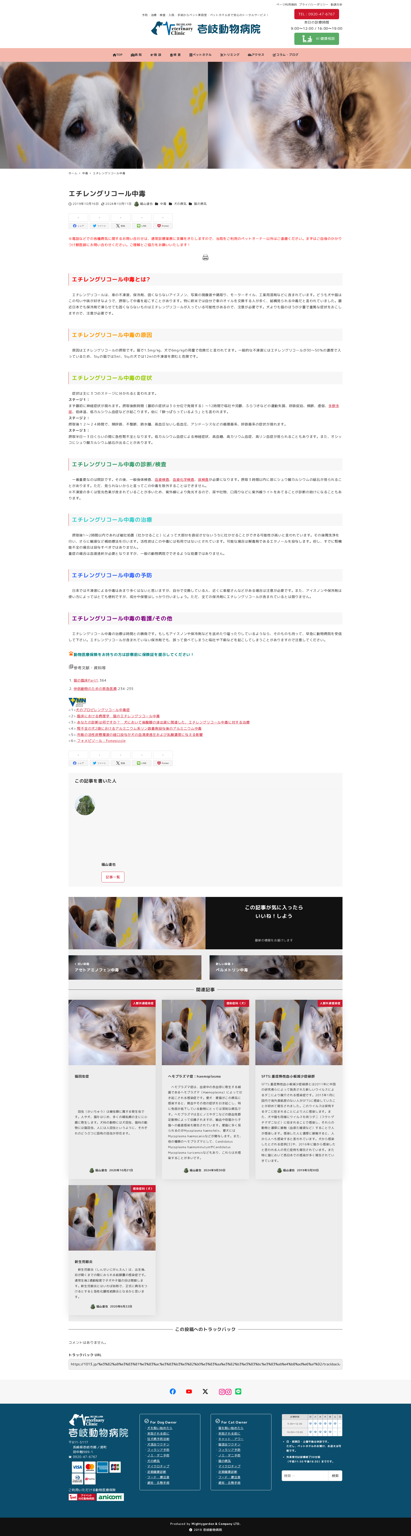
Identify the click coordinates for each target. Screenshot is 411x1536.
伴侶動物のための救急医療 (95, 688)
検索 (335, 1475)
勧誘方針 (336, 4)
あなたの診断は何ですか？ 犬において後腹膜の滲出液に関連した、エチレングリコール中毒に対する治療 (163, 722)
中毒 (163, 204)
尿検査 (203, 479)
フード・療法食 (158, 1477)
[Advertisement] (219, 825)
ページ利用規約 (286, 4)
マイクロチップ (158, 1466)
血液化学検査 (183, 479)
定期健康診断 (156, 1472)
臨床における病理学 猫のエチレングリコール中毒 (118, 716)
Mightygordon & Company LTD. (216, 1524)
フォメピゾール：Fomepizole (101, 740)
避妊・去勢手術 (158, 1483)
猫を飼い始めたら (231, 1428)
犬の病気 (180, 204)
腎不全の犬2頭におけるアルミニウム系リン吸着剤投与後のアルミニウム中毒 (139, 728)
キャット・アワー (231, 1439)
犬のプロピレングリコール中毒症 (103, 709)
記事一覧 (113, 877)
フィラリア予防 (158, 1450)
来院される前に (158, 1433)
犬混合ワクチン (158, 1444)
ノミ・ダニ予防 (158, 1455)
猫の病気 (200, 204)
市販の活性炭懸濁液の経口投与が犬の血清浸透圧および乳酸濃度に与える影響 (140, 734)
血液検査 (162, 479)
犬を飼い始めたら (160, 1428)
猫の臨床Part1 (86, 680)
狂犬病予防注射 (158, 1439)
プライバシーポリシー (314, 4)
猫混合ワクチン (229, 1444)
